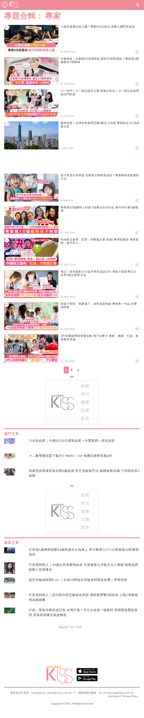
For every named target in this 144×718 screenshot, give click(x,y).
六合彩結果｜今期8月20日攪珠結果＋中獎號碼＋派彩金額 (72, 440)
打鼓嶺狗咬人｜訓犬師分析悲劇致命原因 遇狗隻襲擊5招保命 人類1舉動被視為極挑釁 (83, 597)
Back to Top (70, 627)
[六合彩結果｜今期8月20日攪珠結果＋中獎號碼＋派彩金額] (9, 444)
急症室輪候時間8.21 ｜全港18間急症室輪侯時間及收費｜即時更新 (78, 580)
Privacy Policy (130, 696)
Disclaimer (114, 696)
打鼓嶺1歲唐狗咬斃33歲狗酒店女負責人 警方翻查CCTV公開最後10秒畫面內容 (84, 552)
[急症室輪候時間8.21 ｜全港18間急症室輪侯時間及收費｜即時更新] (9, 583)
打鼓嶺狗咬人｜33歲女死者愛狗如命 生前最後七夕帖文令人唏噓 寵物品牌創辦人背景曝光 (83, 567)
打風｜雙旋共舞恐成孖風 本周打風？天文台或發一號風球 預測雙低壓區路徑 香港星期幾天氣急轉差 (83, 612)
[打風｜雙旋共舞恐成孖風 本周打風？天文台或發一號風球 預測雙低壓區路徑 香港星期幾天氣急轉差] (9, 613)
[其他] (137, 53)
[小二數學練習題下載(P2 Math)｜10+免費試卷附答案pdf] (9, 459)
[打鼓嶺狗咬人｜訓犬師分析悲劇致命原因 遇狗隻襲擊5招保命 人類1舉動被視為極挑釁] (9, 598)
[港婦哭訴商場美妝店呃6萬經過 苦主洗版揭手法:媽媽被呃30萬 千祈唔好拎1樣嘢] (9, 474)
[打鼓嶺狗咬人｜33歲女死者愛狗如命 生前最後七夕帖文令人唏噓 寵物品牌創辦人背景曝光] (9, 568)
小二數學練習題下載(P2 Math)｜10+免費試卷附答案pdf (70, 455)
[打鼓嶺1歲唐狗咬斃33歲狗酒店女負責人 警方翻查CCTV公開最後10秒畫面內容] (9, 553)
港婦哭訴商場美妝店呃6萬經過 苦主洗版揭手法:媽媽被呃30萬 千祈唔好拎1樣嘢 (84, 473)
